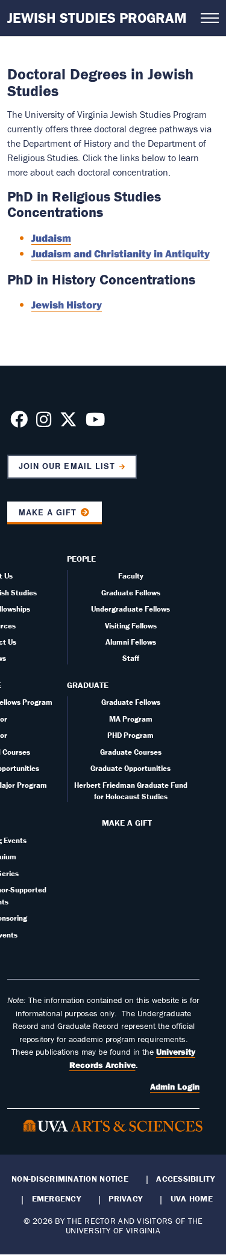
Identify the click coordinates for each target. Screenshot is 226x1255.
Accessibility (185, 1178)
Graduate (87, 685)
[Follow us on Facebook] (19, 422)
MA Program (130, 719)
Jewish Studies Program (97, 17)
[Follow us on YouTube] (95, 422)
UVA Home (192, 1198)
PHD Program (130, 735)
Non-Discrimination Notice (69, 1178)
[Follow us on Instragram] (43, 422)
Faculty (130, 576)
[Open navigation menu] (210, 18)
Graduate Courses (131, 752)
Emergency (56, 1198)
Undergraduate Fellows (130, 609)
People (81, 558)
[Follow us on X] (68, 422)
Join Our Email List (67, 466)
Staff (130, 658)
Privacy (125, 1198)
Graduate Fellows (130, 593)
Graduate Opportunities (130, 768)
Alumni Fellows (130, 642)
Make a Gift (48, 512)
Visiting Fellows (131, 626)
